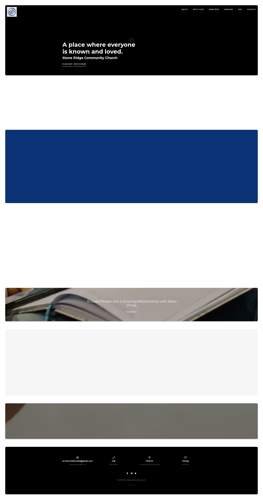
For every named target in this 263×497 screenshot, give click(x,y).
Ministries (214, 9)
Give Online (185, 464)
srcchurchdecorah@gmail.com (77, 464)
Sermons (228, 9)
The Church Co (131, 485)
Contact (251, 9)
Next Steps (198, 9)
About (185, 9)
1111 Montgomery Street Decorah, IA (149, 464)
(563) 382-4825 (113, 464)
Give (240, 9)
